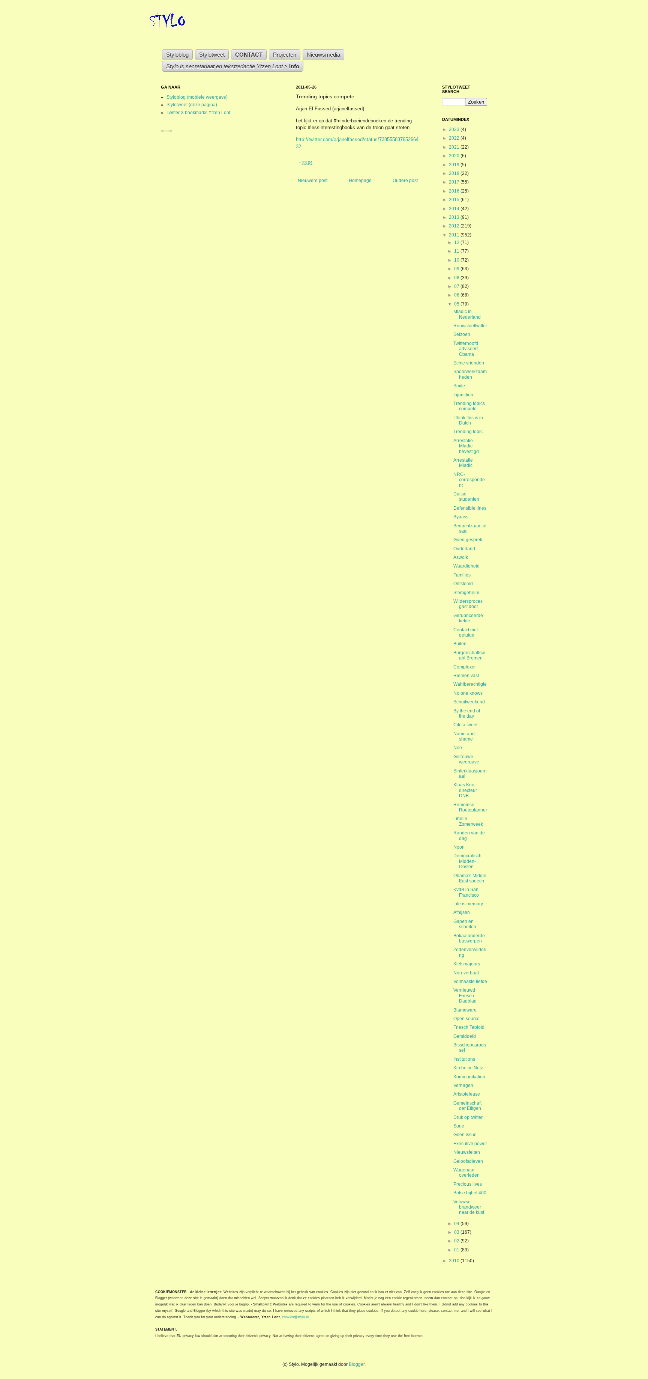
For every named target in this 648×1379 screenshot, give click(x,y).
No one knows (468, 693)
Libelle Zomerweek (468, 821)
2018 (454, 173)
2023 (454, 129)
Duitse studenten (466, 496)
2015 (454, 199)
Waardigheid (466, 566)
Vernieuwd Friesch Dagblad (465, 996)
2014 (454, 208)
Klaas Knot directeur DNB (465, 790)
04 (457, 1223)
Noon (459, 847)
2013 (454, 217)
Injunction (463, 394)
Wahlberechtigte (470, 684)
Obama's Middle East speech (469, 878)
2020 (454, 155)
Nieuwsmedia (323, 54)
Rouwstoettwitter (470, 325)
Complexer (464, 667)
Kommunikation (469, 1076)
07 (457, 286)
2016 (454, 191)
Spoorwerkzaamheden (470, 374)
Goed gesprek (467, 539)
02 (457, 1241)
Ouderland (464, 548)
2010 (454, 1260)
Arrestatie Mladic (463, 463)
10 (457, 260)
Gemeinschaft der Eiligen (467, 1105)
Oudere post (405, 180)
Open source (466, 1018)
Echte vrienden (468, 363)
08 (457, 277)
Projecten (284, 54)
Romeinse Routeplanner (470, 807)
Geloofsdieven (468, 1161)
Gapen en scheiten (464, 924)
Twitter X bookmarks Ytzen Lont (198, 112)
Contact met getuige (465, 632)
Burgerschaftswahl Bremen (469, 655)
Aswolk (460, 557)
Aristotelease (466, 1094)
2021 (454, 147)
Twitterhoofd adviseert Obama (465, 349)
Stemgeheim (466, 592)
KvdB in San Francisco (466, 892)
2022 (454, 138)
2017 (454, 182)
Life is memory (468, 903)
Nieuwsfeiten (466, 1152)
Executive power (470, 1143)
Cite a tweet (465, 724)
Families (462, 575)
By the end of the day (466, 713)
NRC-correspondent (469, 480)
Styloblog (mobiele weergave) (197, 97)
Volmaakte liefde (470, 981)
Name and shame (464, 736)
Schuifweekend (469, 702)
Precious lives (467, 1184)
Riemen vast (466, 675)
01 (457, 1250)
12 (457, 242)
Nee (457, 747)
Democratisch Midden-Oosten (467, 861)
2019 (454, 164)
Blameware (465, 1010)
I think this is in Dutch (468, 420)
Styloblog (177, 54)
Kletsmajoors (466, 964)
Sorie (458, 1126)
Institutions (464, 1059)
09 (457, 268)
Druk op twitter (468, 1117)
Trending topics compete (469, 406)
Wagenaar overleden (466, 1172)
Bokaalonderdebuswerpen (469, 938)
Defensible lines (469, 508)
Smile (459, 385)
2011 (454, 235)
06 (457, 295)
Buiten (459, 643)
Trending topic (468, 431)
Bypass (460, 516)
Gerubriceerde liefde (468, 618)
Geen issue (465, 1134)
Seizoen (461, 334)
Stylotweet (212, 54)
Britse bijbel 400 (469, 1192)
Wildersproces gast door (468, 604)
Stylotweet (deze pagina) (191, 104)
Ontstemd (463, 583)
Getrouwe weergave (466, 759)
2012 (454, 226)
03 (457, 1232)
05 (457, 304)
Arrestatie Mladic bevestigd (466, 446)
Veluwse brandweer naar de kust (468, 1207)
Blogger (356, 1364)
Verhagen (463, 1085)
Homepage (360, 180)
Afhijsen (461, 912)
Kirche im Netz (468, 1067)
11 (457, 251)
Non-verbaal (466, 973)
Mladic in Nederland (467, 314)
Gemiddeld (464, 1036)
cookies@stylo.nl (295, 1317)
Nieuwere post (312, 180)
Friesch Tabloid (468, 1027)
